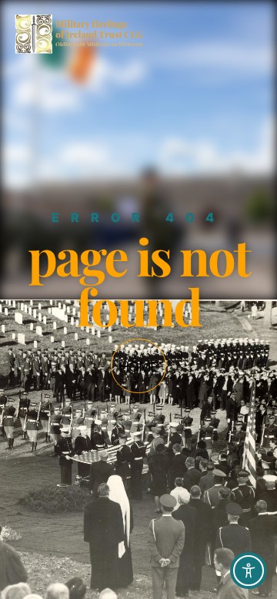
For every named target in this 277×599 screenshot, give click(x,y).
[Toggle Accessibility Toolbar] (248, 570)
